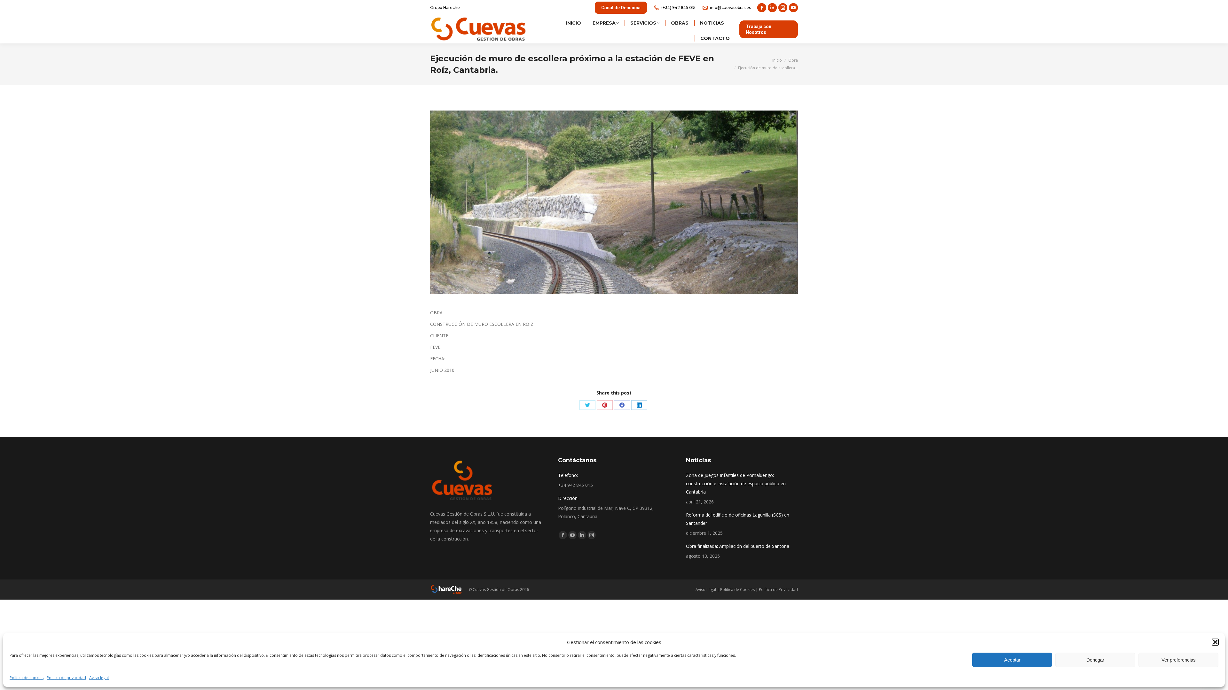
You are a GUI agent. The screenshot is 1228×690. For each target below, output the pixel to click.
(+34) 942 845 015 (678, 7)
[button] (1215, 642)
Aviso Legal (706, 589)
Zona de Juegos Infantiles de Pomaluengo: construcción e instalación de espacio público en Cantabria (736, 483)
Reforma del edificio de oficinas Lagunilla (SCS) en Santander (737, 519)
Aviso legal (99, 677)
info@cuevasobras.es (730, 7)
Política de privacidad (66, 677)
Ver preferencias (1178, 660)
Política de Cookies (737, 589)
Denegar (1095, 660)
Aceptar (1012, 660)
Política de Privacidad (778, 589)
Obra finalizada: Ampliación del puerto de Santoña (737, 546)
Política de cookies (26, 677)
